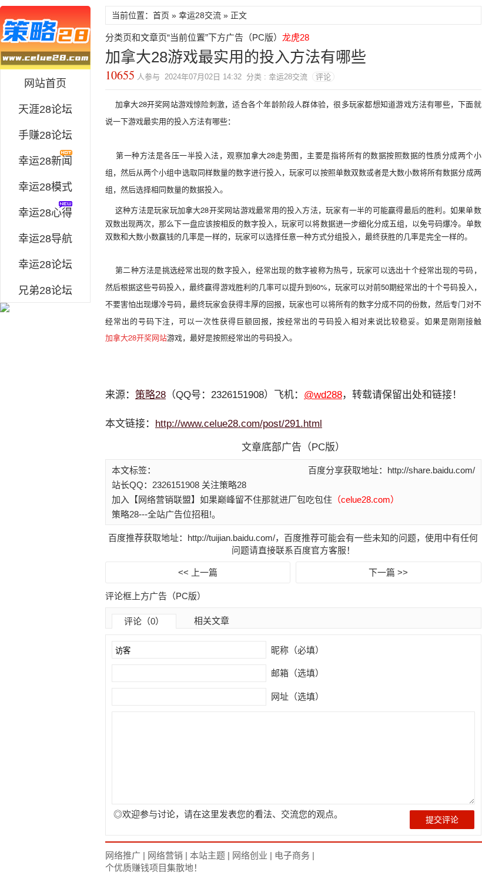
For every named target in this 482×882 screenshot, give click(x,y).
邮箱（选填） (296, 673)
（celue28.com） (365, 500)
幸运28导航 (45, 239)
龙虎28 (295, 37)
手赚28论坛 (45, 135)
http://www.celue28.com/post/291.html (238, 423)
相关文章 (211, 621)
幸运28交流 (200, 15)
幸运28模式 (45, 187)
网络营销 (165, 855)
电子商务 (292, 855)
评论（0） (144, 621)
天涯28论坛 (45, 109)
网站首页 (45, 83)
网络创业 (249, 855)
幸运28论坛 (45, 264)
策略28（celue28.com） (45, 37)
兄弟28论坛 (45, 290)
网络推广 (122, 855)
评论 (323, 76)
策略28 (150, 394)
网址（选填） (296, 696)
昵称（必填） (296, 650)
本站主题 (207, 855)
